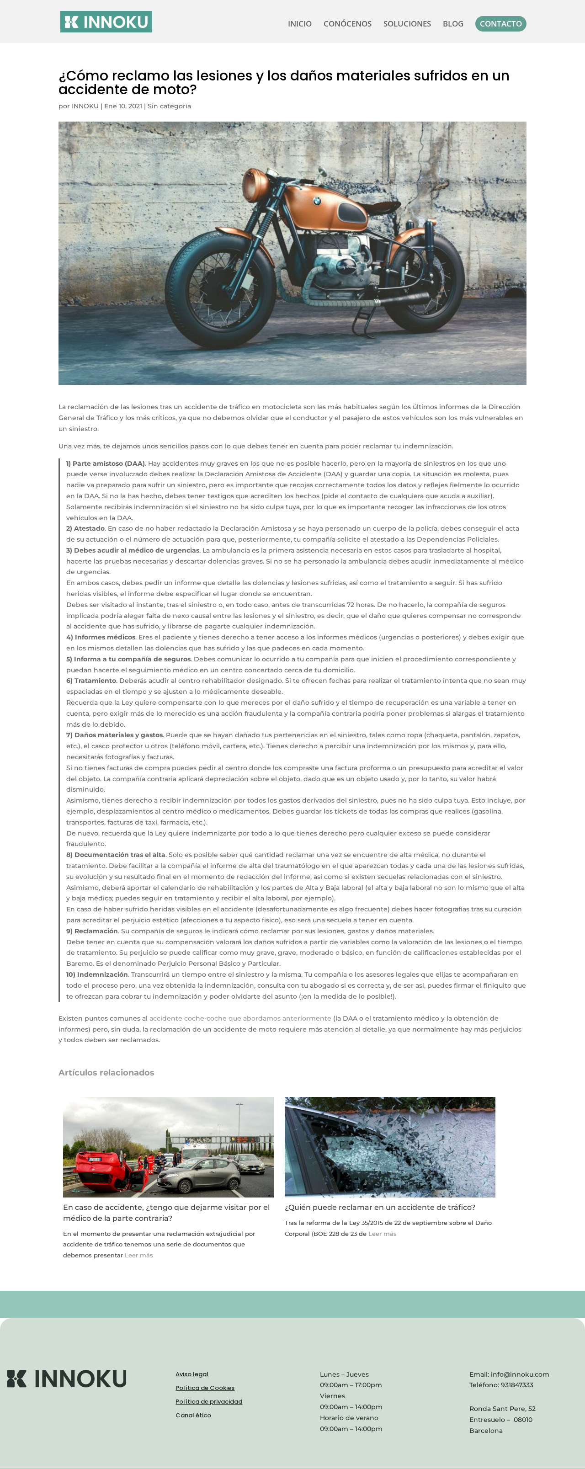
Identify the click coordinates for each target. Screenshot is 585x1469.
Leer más (139, 1255)
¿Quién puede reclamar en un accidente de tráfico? (380, 1207)
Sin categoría (169, 106)
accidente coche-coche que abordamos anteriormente (240, 1018)
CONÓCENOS (348, 25)
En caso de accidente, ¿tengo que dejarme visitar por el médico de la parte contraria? (166, 1213)
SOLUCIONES (407, 25)
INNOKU (85, 106)
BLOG (453, 25)
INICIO (300, 25)
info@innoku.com (520, 1374)
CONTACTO (501, 23)
